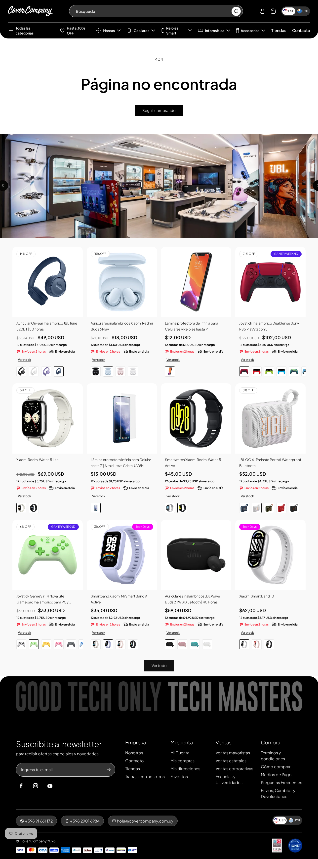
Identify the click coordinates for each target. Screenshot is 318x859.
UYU (305, 11)
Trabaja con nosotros (145, 776)
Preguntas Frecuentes (281, 782)
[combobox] (153, 11)
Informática (214, 30)
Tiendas (278, 30)
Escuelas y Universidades (229, 779)
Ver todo (159, 665)
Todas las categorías (25, 30)
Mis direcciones (185, 768)
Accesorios (250, 30)
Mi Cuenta (179, 752)
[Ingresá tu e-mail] (108, 769)
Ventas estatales (231, 760)
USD (291, 11)
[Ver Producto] (196, 282)
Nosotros (134, 752)
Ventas (224, 742)
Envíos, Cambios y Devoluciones (278, 793)
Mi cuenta (181, 742)
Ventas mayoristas (233, 752)
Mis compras (182, 760)
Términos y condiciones (273, 755)
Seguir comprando (159, 110)
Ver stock (24, 360)
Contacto (301, 30)
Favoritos (179, 776)
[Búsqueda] (236, 11)
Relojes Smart (172, 30)
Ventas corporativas (234, 768)
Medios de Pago (276, 774)
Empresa (135, 742)
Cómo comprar (275, 766)
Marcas (109, 30)
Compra (270, 742)
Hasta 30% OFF (76, 30)
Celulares (141, 30)
